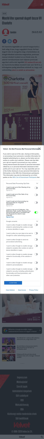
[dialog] (22, 219)
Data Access (22, 290)
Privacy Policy (33, 290)
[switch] (36, 188)
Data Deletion (10, 290)
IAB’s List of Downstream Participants (24, 177)
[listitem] (22, 183)
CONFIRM (13, 283)
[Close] (40, 149)
